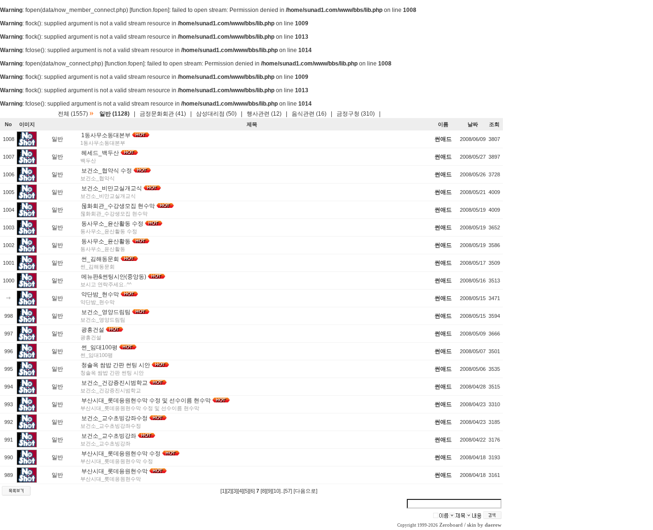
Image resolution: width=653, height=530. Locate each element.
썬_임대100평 (99, 347)
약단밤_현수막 (100, 294)
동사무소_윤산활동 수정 (112, 223)
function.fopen (149, 10)
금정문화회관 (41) (163, 113)
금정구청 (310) (356, 113)
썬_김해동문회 (100, 259)
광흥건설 (92, 329)
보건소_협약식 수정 (106, 170)
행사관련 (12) (264, 113)
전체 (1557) (73, 113)
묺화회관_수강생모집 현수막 (118, 206)
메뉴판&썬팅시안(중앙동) (113, 276)
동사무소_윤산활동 (106, 241)
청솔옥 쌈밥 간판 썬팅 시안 (115, 365)
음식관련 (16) (309, 113)
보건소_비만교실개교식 (111, 188)
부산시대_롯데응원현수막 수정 (121, 453)
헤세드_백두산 (100, 153)
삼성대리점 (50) (216, 113)
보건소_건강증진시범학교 (114, 382)
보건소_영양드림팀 (106, 312)
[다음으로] (305, 491)
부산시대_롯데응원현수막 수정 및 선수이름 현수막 (146, 400)
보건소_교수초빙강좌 (108, 436)
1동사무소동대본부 (106, 135)
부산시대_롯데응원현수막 (114, 471)
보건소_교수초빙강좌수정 (114, 418)
